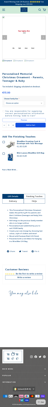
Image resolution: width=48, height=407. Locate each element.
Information (9, 382)
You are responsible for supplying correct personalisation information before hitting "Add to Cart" (24, 113)
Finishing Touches (34, 196)
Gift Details (13, 196)
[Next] (43, 37)
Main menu (7, 369)
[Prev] (4, 37)
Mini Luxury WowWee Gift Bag (30, 153)
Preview (24, 120)
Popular (6, 376)
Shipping (17, 86)
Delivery (13, 201)
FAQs (34, 201)
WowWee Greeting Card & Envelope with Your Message (30, 142)
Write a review (24, 277)
